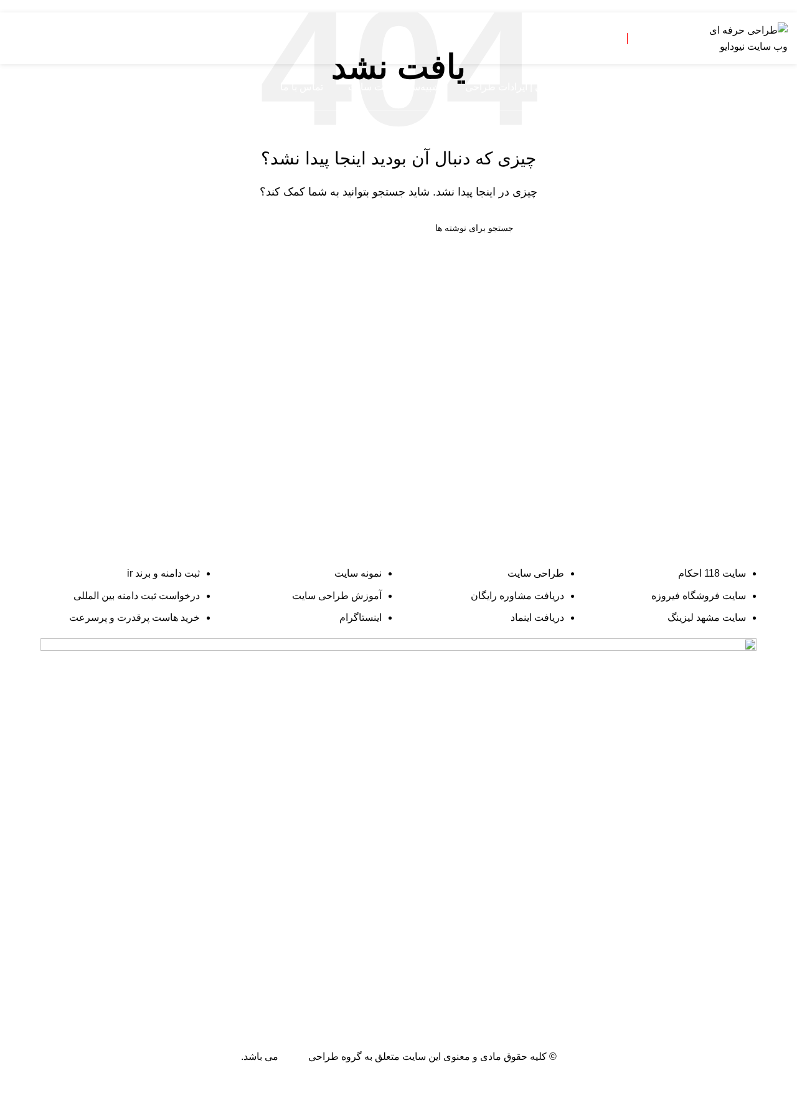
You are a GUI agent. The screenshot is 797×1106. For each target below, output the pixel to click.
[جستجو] (14, 87)
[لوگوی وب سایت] (747, 37)
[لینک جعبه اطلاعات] (603, 39)
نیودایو (293, 1056)
